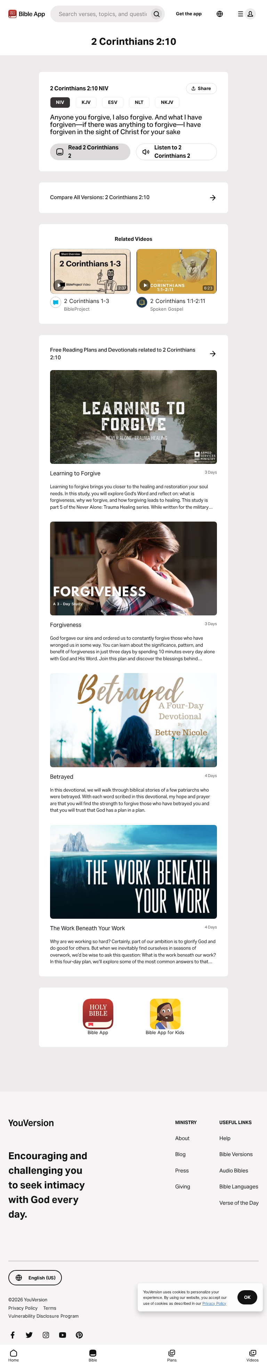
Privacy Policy (23, 1308)
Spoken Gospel (166, 309)
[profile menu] (245, 14)
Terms (49, 1308)
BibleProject (77, 309)
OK (247, 1297)
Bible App (98, 1032)
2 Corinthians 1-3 (93, 300)
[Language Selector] (220, 14)
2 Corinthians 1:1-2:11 (183, 300)
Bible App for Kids (165, 1032)
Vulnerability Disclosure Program (43, 1316)
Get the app (189, 13)
